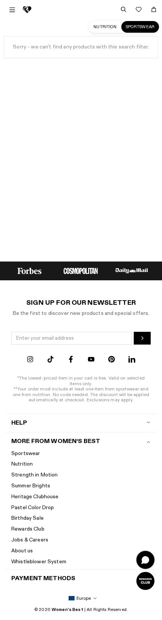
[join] (142, 338)
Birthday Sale (27, 518)
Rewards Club (27, 528)
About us (22, 550)
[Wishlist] (138, 9)
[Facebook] (70, 360)
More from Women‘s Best (55, 441)
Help (19, 423)
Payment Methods (43, 578)
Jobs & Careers (29, 539)
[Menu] (12, 9)
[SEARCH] (123, 9)
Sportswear (140, 27)
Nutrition (104, 27)
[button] (81, 598)
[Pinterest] (111, 360)
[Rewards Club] (145, 581)
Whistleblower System (38, 561)
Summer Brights (30, 485)
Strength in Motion (34, 474)
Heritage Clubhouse (35, 496)
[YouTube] (91, 360)
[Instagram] (30, 360)
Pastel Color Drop (32, 507)
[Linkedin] (131, 360)
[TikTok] (50, 360)
